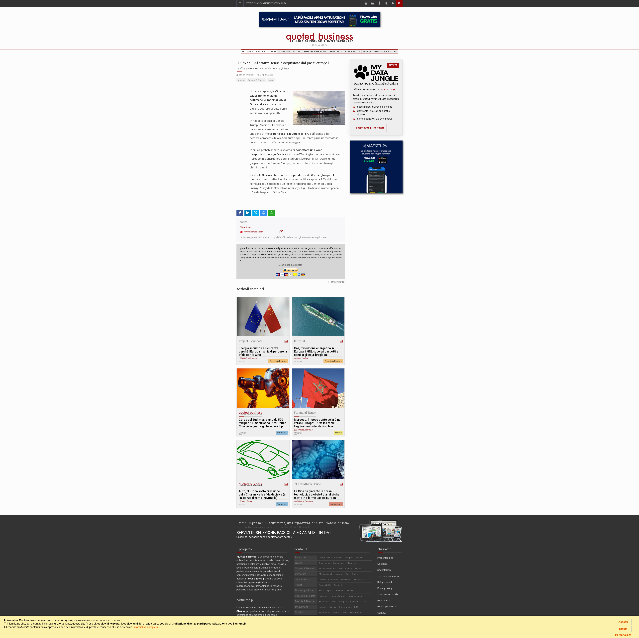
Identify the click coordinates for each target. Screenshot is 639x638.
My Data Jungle (388, 89)
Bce (340, 568)
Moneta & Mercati (315, 51)
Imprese (339, 574)
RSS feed (383, 600)
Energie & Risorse (278, 361)
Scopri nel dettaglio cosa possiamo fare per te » (264, 537)
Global (297, 51)
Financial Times (305, 412)
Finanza (350, 590)
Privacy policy (384, 588)
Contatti (381, 612)
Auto (345, 612)
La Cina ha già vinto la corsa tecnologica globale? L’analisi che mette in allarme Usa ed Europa (316, 494)
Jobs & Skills (352, 51)
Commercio (338, 563)
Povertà (359, 557)
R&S (356, 607)
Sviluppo (349, 557)
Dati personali (384, 582)
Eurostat (299, 341)
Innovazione (336, 504)
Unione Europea (338, 596)
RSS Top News (386, 606)
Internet (322, 607)
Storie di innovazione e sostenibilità (266, 3)
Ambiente (338, 585)
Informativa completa (145, 627)
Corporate (335, 51)
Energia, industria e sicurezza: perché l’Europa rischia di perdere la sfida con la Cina (263, 351)
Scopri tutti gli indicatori (370, 127)
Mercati (358, 568)
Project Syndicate (250, 341)
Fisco (321, 590)
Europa (260, 51)
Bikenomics (355, 612)
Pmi (347, 574)
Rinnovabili (324, 601)
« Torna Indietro (336, 282)
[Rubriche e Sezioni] (239, 3)
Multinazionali (325, 574)
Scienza (332, 607)
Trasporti (335, 612)
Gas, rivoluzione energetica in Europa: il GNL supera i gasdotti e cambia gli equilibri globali (316, 351)
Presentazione (385, 558)
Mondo (271, 51)
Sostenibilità (325, 585)
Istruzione (333, 579)
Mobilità (299, 612)
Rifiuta (623, 629)
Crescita (338, 557)
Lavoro (322, 579)
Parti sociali (345, 579)
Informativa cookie (387, 594)
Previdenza (359, 579)
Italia (250, 51)
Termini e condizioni (388, 576)
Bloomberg (245, 227)
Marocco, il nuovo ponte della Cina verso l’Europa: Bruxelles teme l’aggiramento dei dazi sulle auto (317, 423)
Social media (345, 607)
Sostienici (382, 564)
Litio (364, 601)
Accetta (623, 622)
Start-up (355, 574)
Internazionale (355, 596)
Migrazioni (352, 563)
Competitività (325, 557)
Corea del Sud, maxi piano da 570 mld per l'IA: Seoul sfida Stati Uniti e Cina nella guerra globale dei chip (262, 423)
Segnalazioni (384, 570)
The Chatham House (307, 484)
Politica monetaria (327, 568)
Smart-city (324, 612)
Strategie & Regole (385, 51)
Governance (324, 563)
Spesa (330, 590)
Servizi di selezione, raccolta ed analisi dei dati (284, 532)
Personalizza (623, 635)
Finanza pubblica (304, 590)
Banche (348, 568)
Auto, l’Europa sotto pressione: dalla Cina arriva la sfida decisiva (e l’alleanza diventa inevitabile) (262, 494)
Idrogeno (343, 601)
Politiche (340, 590)
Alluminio (354, 601)
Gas (334, 601)
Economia (284, 51)
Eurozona (323, 596)
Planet (367, 51)
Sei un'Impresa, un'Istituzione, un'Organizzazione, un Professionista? (292, 523)
